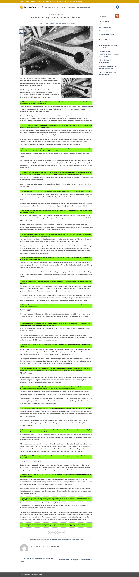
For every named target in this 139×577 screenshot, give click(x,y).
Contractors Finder (105, 27)
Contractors (50, 7)
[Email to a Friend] (56, 532)
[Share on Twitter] (53, 532)
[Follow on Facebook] (117, 7)
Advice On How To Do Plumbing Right (106, 61)
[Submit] (117, 16)
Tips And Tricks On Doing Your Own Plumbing (74, 559)
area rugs (64, 539)
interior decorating (72, 539)
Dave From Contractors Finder (65, 23)
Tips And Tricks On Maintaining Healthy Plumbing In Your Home (109, 54)
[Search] (42, 7)
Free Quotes (71, 7)
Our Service (61, 7)
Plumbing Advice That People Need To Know (108, 46)
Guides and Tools (104, 31)
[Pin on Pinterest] (59, 532)
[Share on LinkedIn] (63, 532)
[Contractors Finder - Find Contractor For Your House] (29, 7)
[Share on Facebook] (49, 532)
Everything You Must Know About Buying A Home (108, 67)
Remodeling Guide (83, 7)
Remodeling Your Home (56, 14)
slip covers (81, 539)
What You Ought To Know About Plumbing (107, 73)
